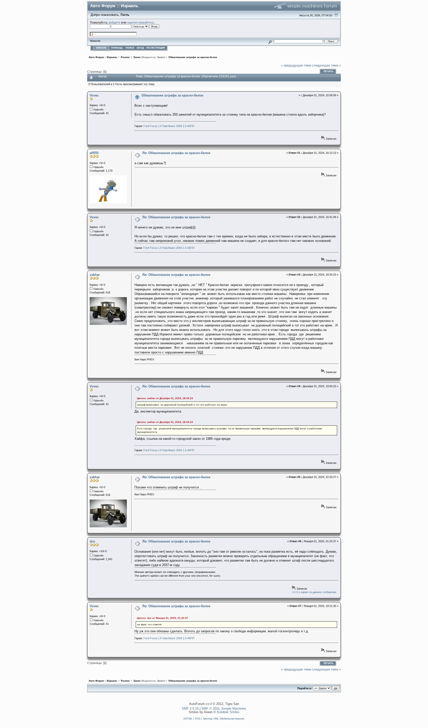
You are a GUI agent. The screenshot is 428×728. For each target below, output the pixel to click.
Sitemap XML (211, 718)
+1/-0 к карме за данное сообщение (314, 592)
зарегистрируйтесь (140, 22)
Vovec (94, 95)
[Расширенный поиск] (270, 41)
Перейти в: (304, 688)
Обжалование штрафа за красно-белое (172, 95)
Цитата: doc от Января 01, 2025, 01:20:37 (162, 618)
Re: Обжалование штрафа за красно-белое (176, 153)
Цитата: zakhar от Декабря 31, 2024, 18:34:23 (165, 398)
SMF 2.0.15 (190, 708)
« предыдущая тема (296, 65)
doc (92, 541)
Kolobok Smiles (228, 712)
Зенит (160, 57)
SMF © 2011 (210, 708)
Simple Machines (233, 708)
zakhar (95, 275)
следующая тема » (326, 65)
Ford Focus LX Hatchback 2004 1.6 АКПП (168, 126)
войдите (114, 22)
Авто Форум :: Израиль (114, 5)
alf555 (94, 153)
